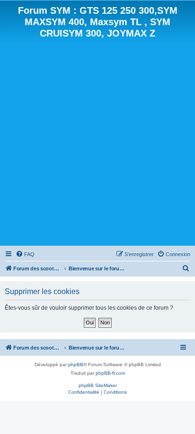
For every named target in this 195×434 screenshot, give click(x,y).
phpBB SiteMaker (98, 385)
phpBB (75, 364)
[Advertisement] (97, 141)
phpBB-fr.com (110, 373)
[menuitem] (25, 254)
